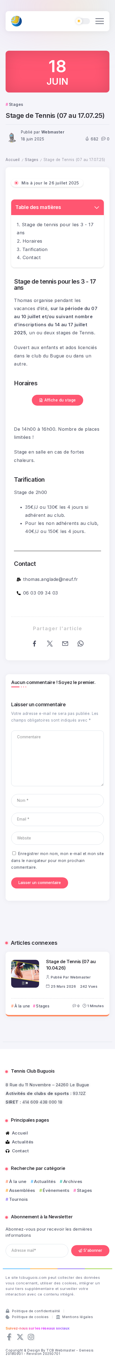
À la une (18, 1181)
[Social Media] (9, 1336)
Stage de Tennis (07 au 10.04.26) (71, 965)
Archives (72, 1181)
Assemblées (22, 1190)
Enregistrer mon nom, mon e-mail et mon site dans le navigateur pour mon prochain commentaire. (57, 860)
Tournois (18, 1199)
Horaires (32, 241)
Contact (32, 257)
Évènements (56, 1190)
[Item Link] (25, 974)
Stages (31, 159)
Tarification (35, 249)
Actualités (45, 1181)
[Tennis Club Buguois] (16, 20)
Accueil (13, 159)
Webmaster (53, 132)
